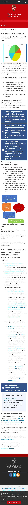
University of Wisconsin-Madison (7, 2)
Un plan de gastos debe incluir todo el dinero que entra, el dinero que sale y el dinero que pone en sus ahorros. (15, 117)
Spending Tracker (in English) (15, 291)
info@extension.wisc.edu (8, 488)
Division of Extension (14, 16)
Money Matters (14, 13)
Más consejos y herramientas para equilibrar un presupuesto (15, 387)
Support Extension (18, 2)
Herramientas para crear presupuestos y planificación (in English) (16, 348)
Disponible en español (14, 317)
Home (2, 29)
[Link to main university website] (14, 467)
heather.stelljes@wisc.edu (7, 448)
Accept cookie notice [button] (14, 502)
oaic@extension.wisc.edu (7, 439)
